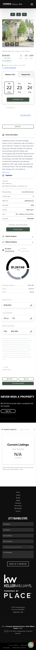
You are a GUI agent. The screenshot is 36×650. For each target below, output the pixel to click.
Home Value (18, 505)
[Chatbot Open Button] (31, 645)
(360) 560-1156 (18, 612)
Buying (18, 497)
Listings (18, 495)
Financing (18, 503)
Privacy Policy (6, 647)
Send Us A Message (18, 564)
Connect (18, 511)
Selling (18, 500)
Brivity (16, 645)
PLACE (20, 628)
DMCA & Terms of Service (19, 647)
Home (18, 492)
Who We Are (18, 508)
